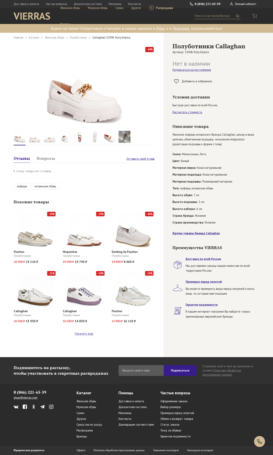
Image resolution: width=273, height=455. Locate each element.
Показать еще (84, 334)
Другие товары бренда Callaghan (196, 233)
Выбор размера (170, 407)
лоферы (22, 186)
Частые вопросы (175, 392)
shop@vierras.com (25, 397)
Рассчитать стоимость (187, 112)
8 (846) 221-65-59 (207, 4)
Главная (18, 37)
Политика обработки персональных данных (119, 450)
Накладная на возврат (200, 450)
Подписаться (180, 370)
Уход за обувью (170, 430)
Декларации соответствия (136, 424)
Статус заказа (169, 424)
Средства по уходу (89, 424)
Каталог (34, 37)
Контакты (125, 419)
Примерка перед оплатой (177, 413)
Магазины (125, 413)
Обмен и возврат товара (176, 419)
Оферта (81, 450)
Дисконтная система (132, 407)
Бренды (65, 24)
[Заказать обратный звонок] (259, 441)
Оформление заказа (173, 401)
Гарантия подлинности (175, 436)
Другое (136, 8)
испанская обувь (45, 186)
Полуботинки (78, 37)
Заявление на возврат (166, 450)
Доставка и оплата (26, 4)
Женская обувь (70, 8)
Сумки (119, 8)
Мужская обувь (98, 8)
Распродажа (164, 8)
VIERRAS (32, 16)
